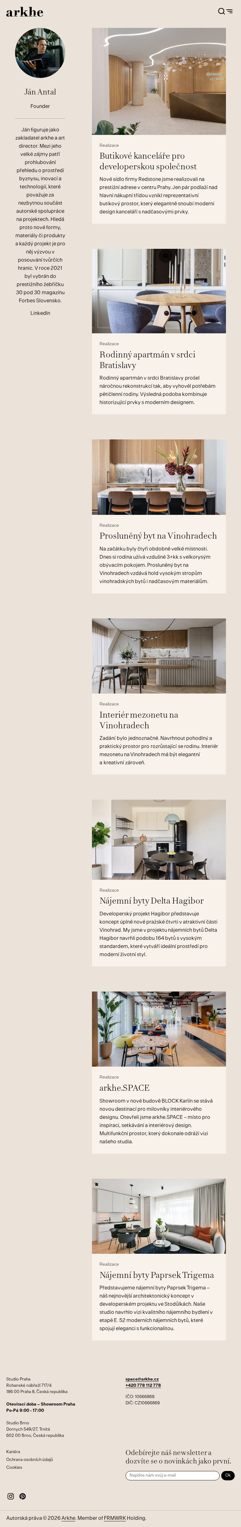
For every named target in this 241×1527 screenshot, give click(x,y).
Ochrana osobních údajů (29, 1460)
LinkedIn (40, 313)
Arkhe (68, 1518)
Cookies (14, 1468)
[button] (221, 12)
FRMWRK (115, 1518)
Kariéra (13, 1452)
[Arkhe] (24, 12)
